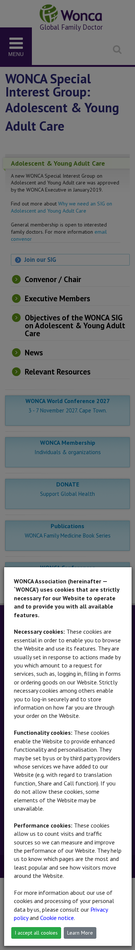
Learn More (80, 932)
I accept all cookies (36, 932)
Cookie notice (57, 917)
